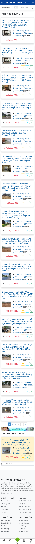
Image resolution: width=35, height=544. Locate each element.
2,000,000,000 (10, 67)
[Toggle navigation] (33, 3)
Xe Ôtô (10, 543)
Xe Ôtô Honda (23, 532)
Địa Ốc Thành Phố (25, 501)
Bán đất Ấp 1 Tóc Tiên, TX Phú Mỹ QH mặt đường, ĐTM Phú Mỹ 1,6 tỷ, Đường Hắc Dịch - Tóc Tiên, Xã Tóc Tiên (17, 348)
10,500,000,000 (11, 122)
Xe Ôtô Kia (22, 529)
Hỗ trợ (31, 543)
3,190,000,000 (10, 417)
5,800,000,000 (10, 391)
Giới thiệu (4, 509)
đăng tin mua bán (6, 487)
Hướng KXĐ (18, 36)
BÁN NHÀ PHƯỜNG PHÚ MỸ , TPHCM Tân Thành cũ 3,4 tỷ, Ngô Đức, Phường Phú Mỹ (17, 133)
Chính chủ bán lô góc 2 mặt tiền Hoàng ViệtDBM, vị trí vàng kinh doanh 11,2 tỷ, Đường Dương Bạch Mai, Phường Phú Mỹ (16, 214)
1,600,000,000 (10, 364)
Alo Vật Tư (22, 504)
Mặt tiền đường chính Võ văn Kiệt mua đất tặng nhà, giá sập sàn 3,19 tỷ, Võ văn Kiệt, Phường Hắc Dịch (17, 402)
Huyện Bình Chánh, (21, 448)
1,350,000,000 (10, 256)
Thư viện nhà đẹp (24, 507)
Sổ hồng (17, 451)
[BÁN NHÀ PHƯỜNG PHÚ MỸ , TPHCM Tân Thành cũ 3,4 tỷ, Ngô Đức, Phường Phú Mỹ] (6, 141)
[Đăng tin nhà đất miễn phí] (17, 540)
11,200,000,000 (11, 203)
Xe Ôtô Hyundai (24, 523)
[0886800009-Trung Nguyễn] (27, 457)
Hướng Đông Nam (20, 387)
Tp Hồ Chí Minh (6, 520)
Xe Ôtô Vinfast (23, 520)
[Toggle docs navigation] (32, 7)
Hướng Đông (19, 171)
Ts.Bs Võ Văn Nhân (25, 512)
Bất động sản (5, 504)
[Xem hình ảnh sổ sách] (23, 39)
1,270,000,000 (10, 283)
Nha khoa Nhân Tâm (25, 509)
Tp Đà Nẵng (5, 529)
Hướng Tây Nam (20, 413)
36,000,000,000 (11, 336)
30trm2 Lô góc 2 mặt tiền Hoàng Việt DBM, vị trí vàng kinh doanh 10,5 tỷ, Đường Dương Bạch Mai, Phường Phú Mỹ (17, 106)
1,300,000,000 (10, 311)
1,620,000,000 (10, 95)
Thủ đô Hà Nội (6, 523)
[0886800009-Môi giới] (27, 39)
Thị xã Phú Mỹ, (20, 31)
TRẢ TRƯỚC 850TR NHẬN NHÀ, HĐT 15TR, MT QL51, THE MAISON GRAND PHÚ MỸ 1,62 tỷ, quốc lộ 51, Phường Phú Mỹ (17, 78)
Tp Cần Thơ (5, 532)
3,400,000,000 (10, 148)
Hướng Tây (18, 144)
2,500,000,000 (10, 457)
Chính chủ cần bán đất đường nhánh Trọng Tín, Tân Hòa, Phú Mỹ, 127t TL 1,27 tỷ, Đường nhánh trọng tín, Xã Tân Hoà (17, 267)
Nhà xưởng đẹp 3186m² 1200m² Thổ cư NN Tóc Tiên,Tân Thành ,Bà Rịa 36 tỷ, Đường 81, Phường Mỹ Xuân (17, 321)
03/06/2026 (29, 33)
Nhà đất (24, 8)
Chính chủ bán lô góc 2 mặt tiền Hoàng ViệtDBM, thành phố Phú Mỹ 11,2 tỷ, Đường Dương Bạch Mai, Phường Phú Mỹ (16, 187)
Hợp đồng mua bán (21, 33)
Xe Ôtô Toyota (23, 526)
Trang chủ (4, 543)
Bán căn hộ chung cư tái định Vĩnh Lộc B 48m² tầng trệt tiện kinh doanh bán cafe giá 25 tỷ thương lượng (17, 442)
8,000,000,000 (10, 175)
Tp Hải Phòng (5, 526)
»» (25, 424)
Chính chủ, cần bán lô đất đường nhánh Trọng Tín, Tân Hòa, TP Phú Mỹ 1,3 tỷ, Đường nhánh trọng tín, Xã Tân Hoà (17, 295)
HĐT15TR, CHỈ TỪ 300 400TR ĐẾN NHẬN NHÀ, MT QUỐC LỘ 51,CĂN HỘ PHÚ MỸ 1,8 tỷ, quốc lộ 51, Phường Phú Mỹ (16, 23)
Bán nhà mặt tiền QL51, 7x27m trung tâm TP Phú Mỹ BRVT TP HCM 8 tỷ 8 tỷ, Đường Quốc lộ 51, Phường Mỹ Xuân (17, 159)
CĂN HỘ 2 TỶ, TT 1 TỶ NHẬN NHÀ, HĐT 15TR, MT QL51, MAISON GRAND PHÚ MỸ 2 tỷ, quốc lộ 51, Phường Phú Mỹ (17, 51)
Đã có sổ (17, 116)
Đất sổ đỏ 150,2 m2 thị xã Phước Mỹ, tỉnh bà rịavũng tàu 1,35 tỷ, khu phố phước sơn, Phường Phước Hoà (17, 241)
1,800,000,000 (10, 39)
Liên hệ (3, 512)
